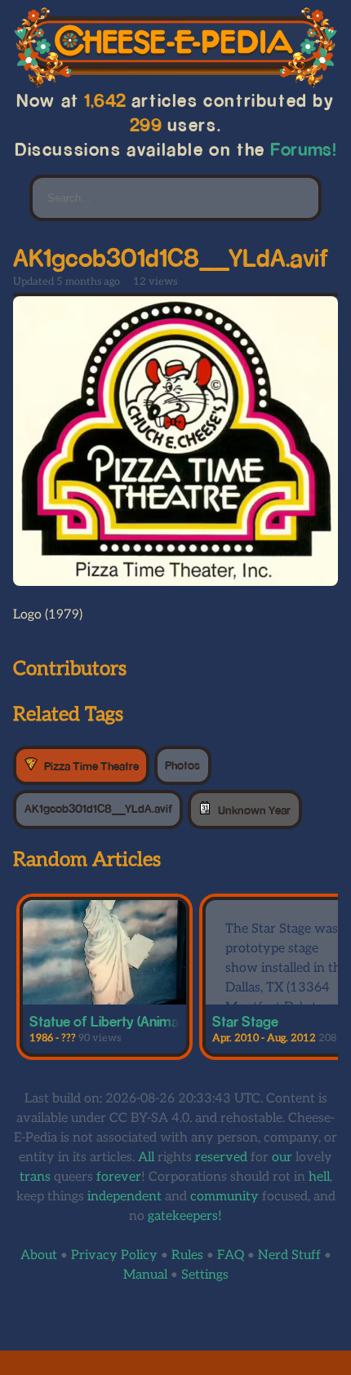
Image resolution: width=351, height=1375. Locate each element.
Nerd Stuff (289, 1255)
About (38, 1255)
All (146, 1157)
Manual (145, 1275)
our (282, 1157)
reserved (221, 1157)
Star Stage (245, 1021)
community (224, 1196)
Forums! (303, 149)
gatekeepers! (185, 1216)
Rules (187, 1255)
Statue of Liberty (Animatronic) (123, 1021)
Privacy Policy (114, 1255)
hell (319, 1177)
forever (118, 1177)
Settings (205, 1275)
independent (124, 1196)
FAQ (230, 1255)
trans (35, 1177)
